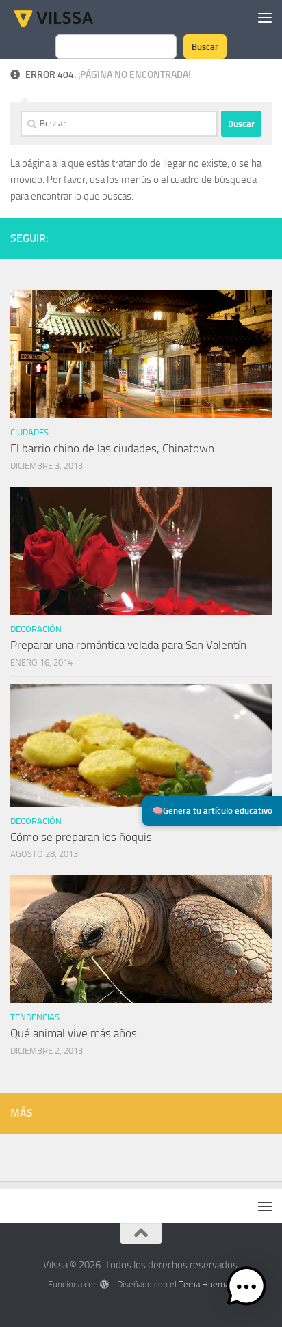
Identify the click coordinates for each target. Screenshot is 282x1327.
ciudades (29, 432)
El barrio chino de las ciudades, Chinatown (112, 448)
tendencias (35, 1017)
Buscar (205, 46)
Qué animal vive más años (73, 1033)
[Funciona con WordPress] (104, 1284)
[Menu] (265, 17)
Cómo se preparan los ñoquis (81, 837)
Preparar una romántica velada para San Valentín (128, 645)
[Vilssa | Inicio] (68, 17)
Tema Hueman (206, 1284)
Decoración (36, 629)
